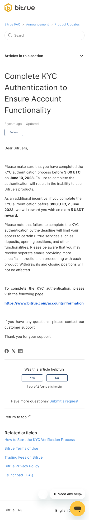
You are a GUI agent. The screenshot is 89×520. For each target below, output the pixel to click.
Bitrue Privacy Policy (22, 466)
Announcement (37, 24)
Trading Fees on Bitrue (24, 457)
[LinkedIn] (20, 351)
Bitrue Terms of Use (21, 448)
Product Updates (67, 24)
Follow (13, 132)
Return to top (16, 417)
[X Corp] (13, 351)
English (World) (68, 510)
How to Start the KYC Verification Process (40, 439)
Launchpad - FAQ (19, 475)
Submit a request (64, 401)
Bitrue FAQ (12, 24)
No (57, 378)
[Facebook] (7, 351)
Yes (32, 378)
